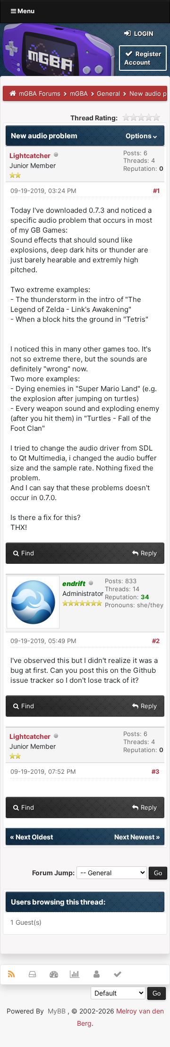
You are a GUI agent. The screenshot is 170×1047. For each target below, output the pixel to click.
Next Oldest (34, 837)
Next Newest (134, 837)
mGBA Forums (39, 93)
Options (139, 136)
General (108, 93)
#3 (156, 771)
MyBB (57, 1011)
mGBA (79, 93)
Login (143, 33)
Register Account (142, 58)
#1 (156, 190)
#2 (156, 641)
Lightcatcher (30, 155)
